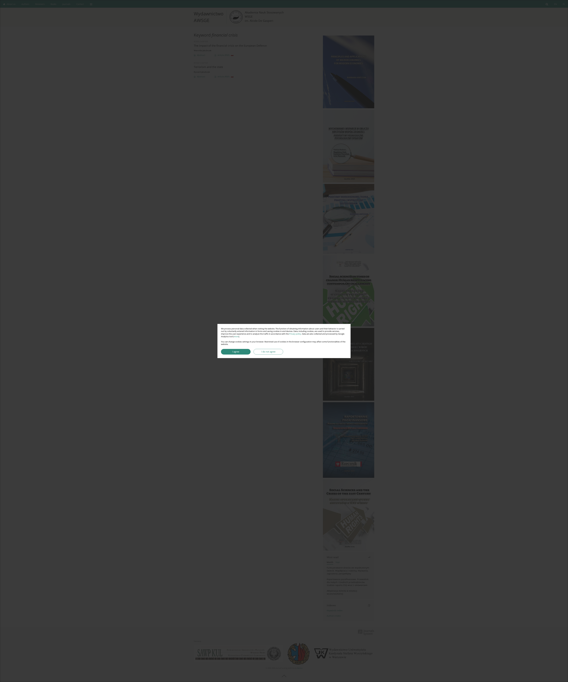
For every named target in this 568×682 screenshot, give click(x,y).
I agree (235, 351)
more (236, 336)
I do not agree (268, 351)
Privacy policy (295, 334)
